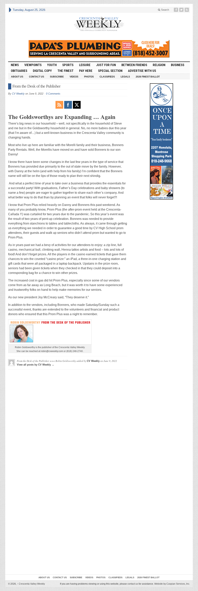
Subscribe (57, 76)
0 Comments (53, 93)
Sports (67, 65)
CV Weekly (18, 93)
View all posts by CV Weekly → (35, 364)
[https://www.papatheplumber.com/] (99, 49)
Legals (125, 76)
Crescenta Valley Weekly (31, 583)
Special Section (110, 71)
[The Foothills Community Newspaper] (99, 24)
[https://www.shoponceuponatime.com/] (161, 141)
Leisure (84, 65)
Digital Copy (42, 71)
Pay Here (85, 71)
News (15, 65)
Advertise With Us (142, 71)
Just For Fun (106, 65)
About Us (17, 76)
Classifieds (107, 76)
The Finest (65, 71)
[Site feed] (187, 10)
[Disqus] (67, 420)
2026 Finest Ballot (148, 76)
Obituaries (19, 71)
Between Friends (134, 65)
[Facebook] (176, 10)
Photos (89, 76)
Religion (159, 65)
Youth (52, 65)
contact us (132, 583)
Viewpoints (33, 65)
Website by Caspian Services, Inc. (172, 583)
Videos (74, 76)
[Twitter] (181, 10)
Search (164, 9)
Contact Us (36, 76)
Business (177, 65)
